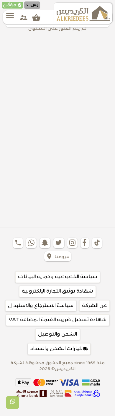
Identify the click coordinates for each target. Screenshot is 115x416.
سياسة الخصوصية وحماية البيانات (57, 277)
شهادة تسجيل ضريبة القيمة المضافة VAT (58, 320)
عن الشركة (94, 305)
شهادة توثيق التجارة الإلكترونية (57, 291)
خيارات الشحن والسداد (59, 348)
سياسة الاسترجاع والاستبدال (41, 305)
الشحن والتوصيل (57, 334)
